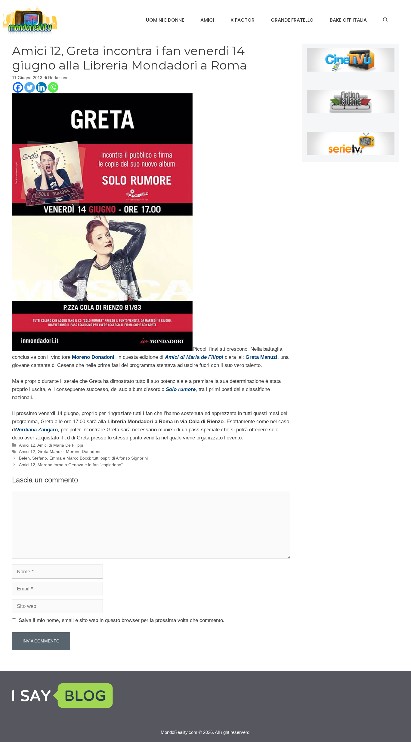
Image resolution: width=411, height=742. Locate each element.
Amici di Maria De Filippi (60, 445)
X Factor (242, 20)
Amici (207, 20)
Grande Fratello (292, 20)
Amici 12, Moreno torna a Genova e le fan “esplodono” (71, 464)
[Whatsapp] (53, 87)
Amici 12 (27, 445)
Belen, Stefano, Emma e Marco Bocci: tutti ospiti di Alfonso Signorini (83, 458)
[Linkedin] (41, 87)
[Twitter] (29, 87)
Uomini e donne (165, 20)
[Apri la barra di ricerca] (385, 20)
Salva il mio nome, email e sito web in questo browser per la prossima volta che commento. (121, 620)
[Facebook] (18, 87)
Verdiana (26, 430)
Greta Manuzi (50, 451)
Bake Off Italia (348, 20)
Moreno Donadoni (83, 451)
